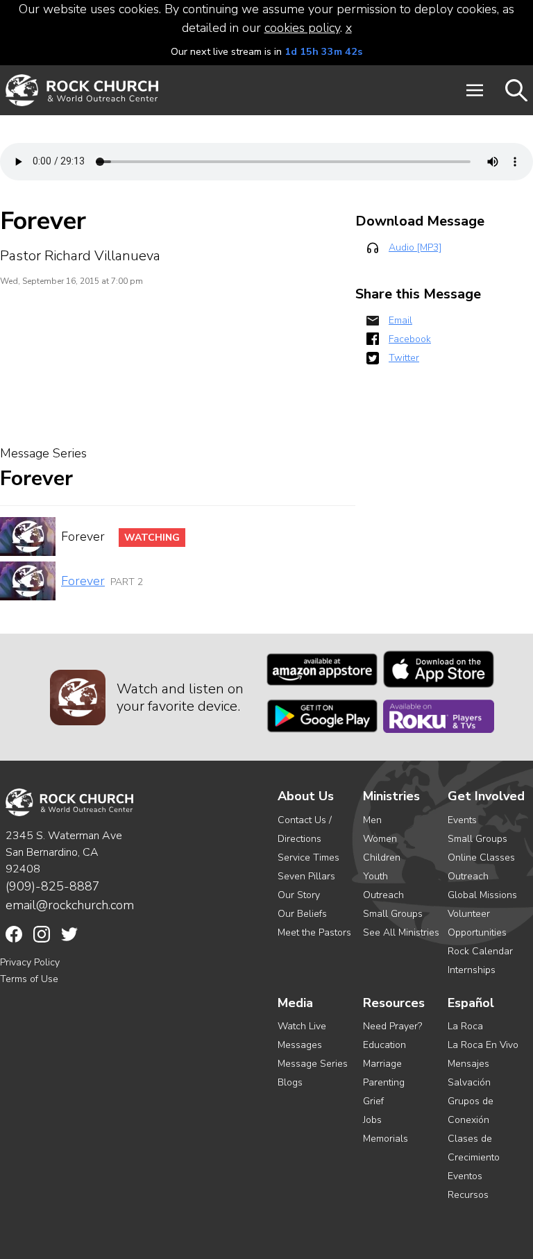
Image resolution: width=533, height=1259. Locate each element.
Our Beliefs (302, 913)
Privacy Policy (30, 962)
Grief (373, 1101)
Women (380, 838)
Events (462, 820)
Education (384, 1044)
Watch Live (302, 1026)
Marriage (382, 1063)
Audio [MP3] (415, 247)
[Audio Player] (266, 161)
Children (381, 857)
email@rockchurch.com (70, 905)
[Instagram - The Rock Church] (41, 934)
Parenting (384, 1082)
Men (372, 820)
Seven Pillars (306, 876)
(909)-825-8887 (53, 886)
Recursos (468, 1194)
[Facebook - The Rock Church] (14, 934)
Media (295, 1003)
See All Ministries (401, 932)
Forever (83, 581)
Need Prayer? (392, 1026)
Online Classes (481, 857)
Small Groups (393, 913)
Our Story (299, 895)
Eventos (465, 1176)
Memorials (385, 1138)
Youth (375, 876)
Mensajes (468, 1063)
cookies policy (302, 27)
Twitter (404, 357)
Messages (300, 1044)
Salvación (469, 1082)
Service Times (308, 857)
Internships (472, 970)
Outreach (383, 895)
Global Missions (482, 895)
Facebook (410, 339)
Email (400, 320)
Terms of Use (29, 979)
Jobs (372, 1119)
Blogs (290, 1082)
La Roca (465, 1026)
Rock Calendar (480, 951)
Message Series (313, 1063)
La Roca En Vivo (483, 1044)
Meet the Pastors (314, 932)
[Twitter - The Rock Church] (69, 934)
